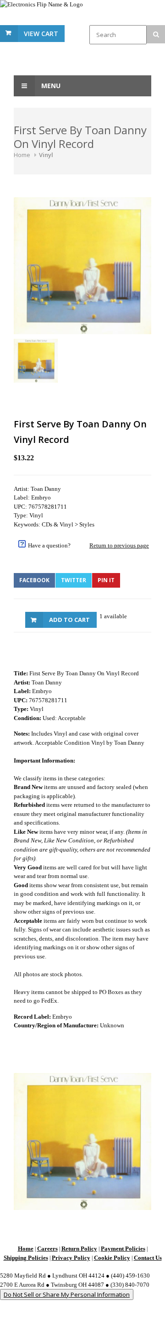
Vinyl (46, 155)
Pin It (106, 580)
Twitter (73, 580)
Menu (49, 85)
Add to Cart (69, 620)
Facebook (34, 580)
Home (22, 155)
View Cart (41, 33)
